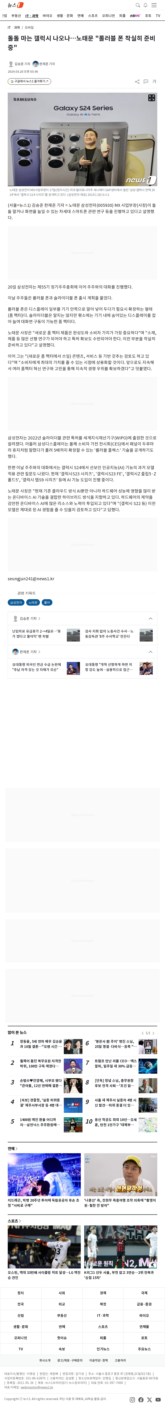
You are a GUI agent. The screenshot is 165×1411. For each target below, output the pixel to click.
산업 (20, 1315)
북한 (103, 1304)
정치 (20, 1293)
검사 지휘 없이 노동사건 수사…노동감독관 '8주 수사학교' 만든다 (109, 634)
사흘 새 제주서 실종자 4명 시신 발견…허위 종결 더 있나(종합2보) (115, 1105)
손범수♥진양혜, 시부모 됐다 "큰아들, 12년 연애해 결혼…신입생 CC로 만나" (41, 1085)
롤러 (47, 602)
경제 (103, 1293)
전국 (20, 1304)
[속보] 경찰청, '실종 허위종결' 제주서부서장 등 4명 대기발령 (41, 1105)
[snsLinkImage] (132, 1399)
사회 (62, 1293)
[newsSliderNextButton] (153, 1033)
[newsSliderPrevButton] (143, 1033)
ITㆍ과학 (14, 28)
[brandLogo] (16, 5)
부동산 (62, 1315)
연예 (11, 1148)
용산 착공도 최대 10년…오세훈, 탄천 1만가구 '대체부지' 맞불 (116, 1125)
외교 (62, 1304)
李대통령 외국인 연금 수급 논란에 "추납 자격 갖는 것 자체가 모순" (36, 667)
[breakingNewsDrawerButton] (145, 5)
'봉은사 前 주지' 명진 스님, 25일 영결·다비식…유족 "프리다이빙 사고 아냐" (116, 1046)
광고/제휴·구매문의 (69, 1360)
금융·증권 (144, 1304)
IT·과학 (103, 1315)
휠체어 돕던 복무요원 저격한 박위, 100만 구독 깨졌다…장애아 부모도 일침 (41, 1066)
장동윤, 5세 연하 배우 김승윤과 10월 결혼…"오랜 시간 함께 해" (41, 1046)
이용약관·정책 (98, 1360)
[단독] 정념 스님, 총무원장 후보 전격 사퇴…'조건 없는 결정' (114, 1085)
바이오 (144, 1315)
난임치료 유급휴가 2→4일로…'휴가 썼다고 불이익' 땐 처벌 (36, 634)
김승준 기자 (22, 64)
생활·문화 (20, 1327)
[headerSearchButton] (138, 5)
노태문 (33, 602)
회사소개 (44, 1360)
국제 (144, 1293)
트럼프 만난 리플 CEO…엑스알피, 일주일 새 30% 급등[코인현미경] (116, 1066)
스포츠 (13, 1221)
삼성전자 (16, 602)
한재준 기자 (47, 64)
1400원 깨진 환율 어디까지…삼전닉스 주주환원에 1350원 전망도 (38, 1125)
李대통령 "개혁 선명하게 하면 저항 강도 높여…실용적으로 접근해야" (109, 667)
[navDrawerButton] (154, 5)
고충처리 (120, 1360)
